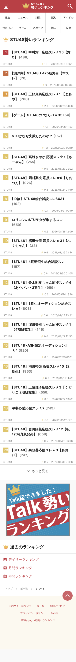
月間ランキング (20, 568)
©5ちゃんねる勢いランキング (38, 620)
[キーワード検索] (70, 6)
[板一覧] (6, 6)
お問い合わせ (57, 605)
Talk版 (54, 613)
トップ (9, 588)
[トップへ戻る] (67, 596)
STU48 (7, 64)
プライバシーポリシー (33, 613)
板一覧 (24, 588)
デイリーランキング (23, 559)
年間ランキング (20, 576)
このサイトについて (20, 605)
